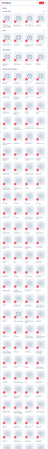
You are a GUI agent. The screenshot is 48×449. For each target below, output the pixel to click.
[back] (46, 18)
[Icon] (4, 21)
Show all (44, 11)
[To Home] (6, 3)
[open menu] (45, 2)
